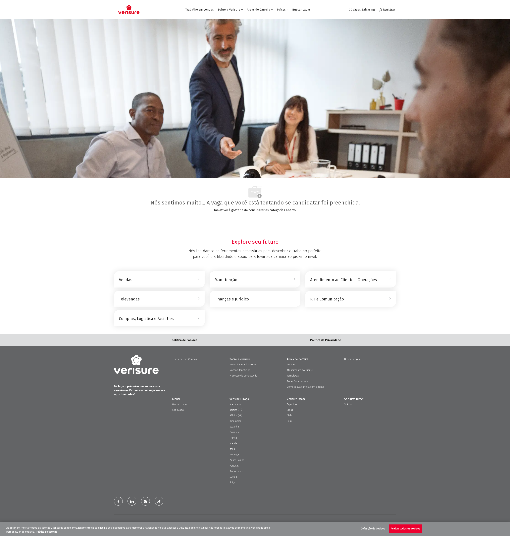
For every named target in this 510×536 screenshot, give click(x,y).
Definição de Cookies (373, 528)
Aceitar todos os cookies (405, 528)
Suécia (233, 476)
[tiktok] (159, 501)
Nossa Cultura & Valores (243, 364)
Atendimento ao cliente (300, 370)
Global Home (179, 404)
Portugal (234, 465)
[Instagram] (145, 501)
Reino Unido (236, 471)
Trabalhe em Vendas (199, 9)
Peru (289, 421)
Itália (232, 449)
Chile (289, 415)
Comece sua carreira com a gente (305, 386)
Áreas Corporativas (297, 381)
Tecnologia (293, 375)
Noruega (234, 454)
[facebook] (118, 501)
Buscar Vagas (301, 9)
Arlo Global (178, 410)
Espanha (234, 426)
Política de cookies (46, 531)
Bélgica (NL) (236, 415)
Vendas (291, 364)
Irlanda (233, 443)
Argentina (292, 404)
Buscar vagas (352, 359)
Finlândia (234, 432)
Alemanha (235, 404)
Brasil (290, 410)
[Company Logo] (129, 9)
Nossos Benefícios (240, 370)
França (233, 437)
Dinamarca (235, 421)
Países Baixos (237, 460)
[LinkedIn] (132, 501)
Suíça (232, 482)
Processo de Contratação (243, 375)
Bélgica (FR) (236, 410)
